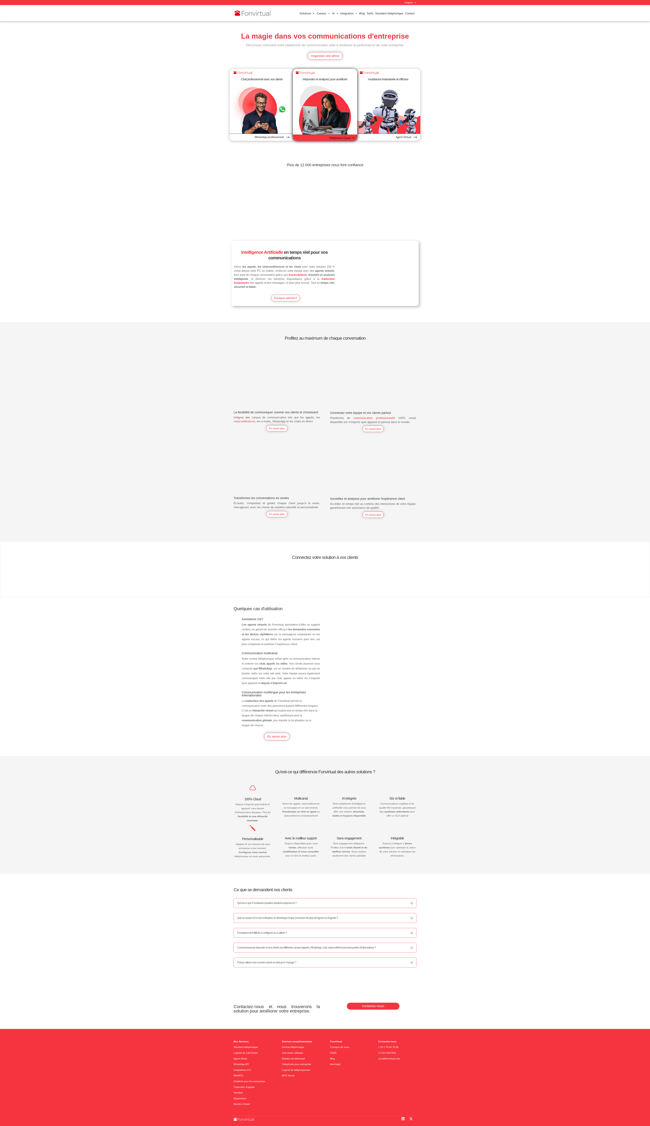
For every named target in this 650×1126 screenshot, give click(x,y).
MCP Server (288, 1075)
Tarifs (369, 13)
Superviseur (240, 1098)
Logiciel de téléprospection (296, 1070)
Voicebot (238, 1092)
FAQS (333, 1052)
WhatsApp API (241, 1064)
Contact (410, 13)
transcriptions (298, 274)
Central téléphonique (293, 1047)
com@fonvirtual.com (389, 1058)
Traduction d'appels (244, 1087)
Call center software (292, 1052)
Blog (362, 13)
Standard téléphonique (389, 13)
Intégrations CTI (242, 1070)
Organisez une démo (325, 56)
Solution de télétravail (293, 1058)
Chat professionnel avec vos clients (262, 79)
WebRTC (238, 1075)
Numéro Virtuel (242, 1104)
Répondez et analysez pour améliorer (325, 79)
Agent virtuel (240, 1058)
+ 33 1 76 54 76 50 (388, 1047)
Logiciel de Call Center (246, 1052)
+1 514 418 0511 (387, 1052)
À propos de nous (339, 1047)
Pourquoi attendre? (285, 298)
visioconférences (244, 421)
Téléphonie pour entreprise (296, 1064)
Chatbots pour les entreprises (249, 1081)
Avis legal (335, 1064)
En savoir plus (277, 428)
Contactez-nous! (373, 1006)
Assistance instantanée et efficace (388, 79)
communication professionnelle (374, 418)
